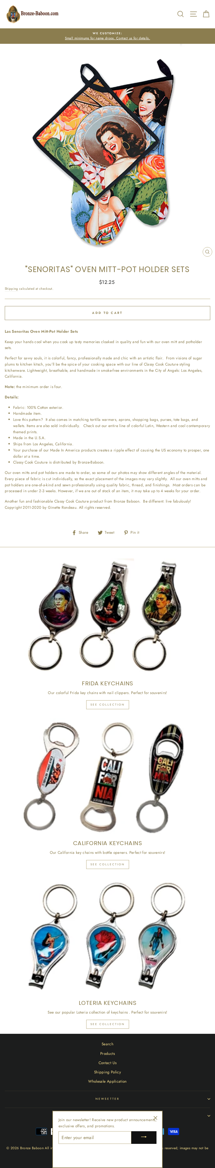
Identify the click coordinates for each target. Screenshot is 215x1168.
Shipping (11, 288)
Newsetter (107, 1099)
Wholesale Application (107, 1081)
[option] (107, 36)
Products (107, 1053)
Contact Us (107, 1063)
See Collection (107, 704)
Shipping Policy (107, 1072)
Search (107, 1044)
